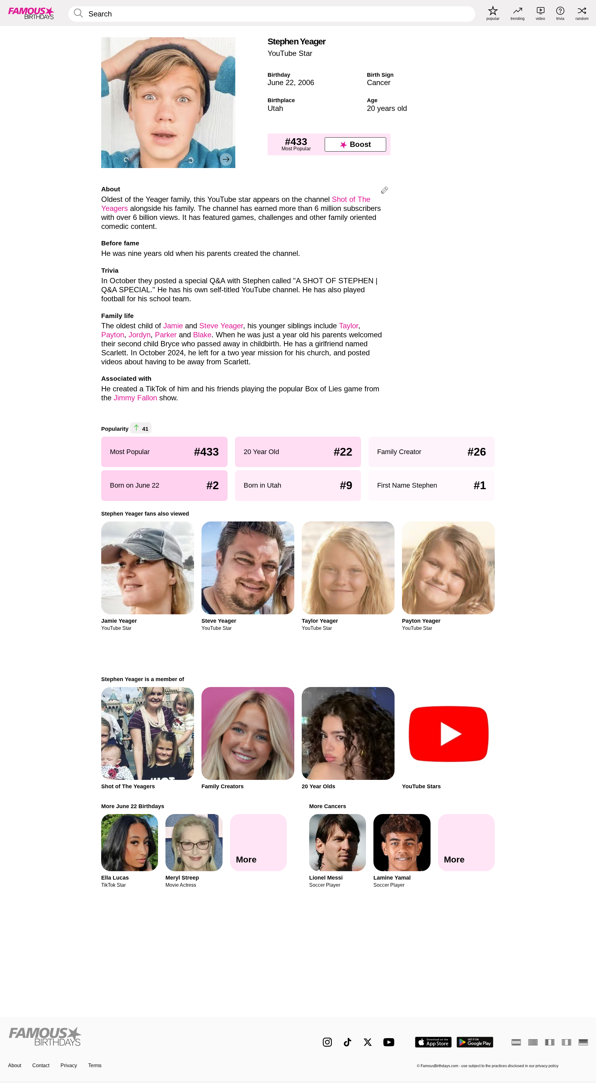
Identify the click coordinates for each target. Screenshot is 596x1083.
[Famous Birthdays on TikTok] (347, 1042)
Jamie (173, 325)
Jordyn (140, 334)
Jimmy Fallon (135, 398)
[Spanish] (516, 1042)
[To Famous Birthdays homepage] (31, 13)
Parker (166, 334)
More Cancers (327, 806)
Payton (112, 334)
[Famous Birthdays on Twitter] (367, 1042)
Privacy (69, 1065)
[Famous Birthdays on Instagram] (327, 1042)
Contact (40, 1065)
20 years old (387, 108)
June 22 (281, 82)
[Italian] (566, 1042)
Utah (275, 108)
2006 (306, 82)
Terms (95, 1065)
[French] (549, 1042)
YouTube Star (290, 53)
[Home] (151, 1037)
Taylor (348, 325)
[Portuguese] (533, 1042)
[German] (583, 1042)
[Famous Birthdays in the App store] (433, 1042)
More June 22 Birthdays (132, 806)
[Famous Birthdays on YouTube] (390, 1042)
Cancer (379, 82)
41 (144, 428)
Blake (202, 334)
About (14, 1065)
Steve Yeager (221, 325)
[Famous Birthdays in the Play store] (475, 1042)
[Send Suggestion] (384, 191)
